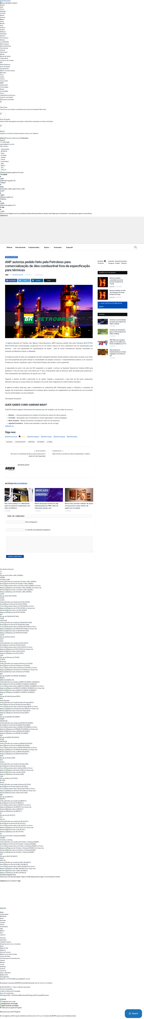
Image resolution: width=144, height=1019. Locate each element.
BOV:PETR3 (88, 343)
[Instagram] (4, 995)
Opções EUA (4, 85)
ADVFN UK (4, 151)
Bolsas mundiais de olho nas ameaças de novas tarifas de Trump (118, 292)
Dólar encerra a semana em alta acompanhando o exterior (71, 454)
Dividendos (3, 34)
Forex (1, 75)
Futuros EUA (4, 81)
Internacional (20, 247)
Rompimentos (4, 68)
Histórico (2, 36)
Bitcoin (11, 197)
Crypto (2, 77)
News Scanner (4, 44)
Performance (4, 38)
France (3, 159)
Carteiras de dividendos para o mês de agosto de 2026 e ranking (118, 331)
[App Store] (4, 975)
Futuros (2, 79)
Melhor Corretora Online (7, 70)
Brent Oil (12, 205)
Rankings (3, 11)
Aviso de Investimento (7, 993)
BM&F (2, 83)
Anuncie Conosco (5, 952)
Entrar (2, 138)
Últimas (9, 247)
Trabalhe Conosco (5, 942)
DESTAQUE (9, 442)
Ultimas (49, 442)
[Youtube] (38, 995)
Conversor (3, 970)
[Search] (135, 247)
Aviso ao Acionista (11, 257)
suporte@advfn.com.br (7, 144)
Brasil (2, 153)
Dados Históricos (5, 64)
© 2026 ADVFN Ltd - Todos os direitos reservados (15, 987)
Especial (69, 247)
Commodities (4, 87)
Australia (3, 155)
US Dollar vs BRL (20, 189)
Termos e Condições (46, 983)
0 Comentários (39, 275)
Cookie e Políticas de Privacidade (10, 991)
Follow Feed (3, 52)
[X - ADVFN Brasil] (13, 995)
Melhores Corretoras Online (8, 954)
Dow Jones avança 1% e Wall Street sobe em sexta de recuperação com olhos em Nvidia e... (17, 506)
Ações (46, 247)
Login (19, 881)
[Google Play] (4, 977)
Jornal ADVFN (4, 42)
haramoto (112, 286)
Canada (3, 157)
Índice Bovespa (19, 172)
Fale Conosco (4, 146)
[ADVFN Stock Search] (0, 3)
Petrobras (40, 442)
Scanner (2, 17)
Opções (2, 29)
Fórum (2, 9)
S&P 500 (12, 180)
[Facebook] (23, 995)
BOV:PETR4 (10, 346)
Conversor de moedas (7, 60)
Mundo (2, 15)
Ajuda (2, 946)
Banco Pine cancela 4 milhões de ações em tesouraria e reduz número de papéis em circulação (79, 506)
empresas (31, 442)
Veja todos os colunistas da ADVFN (110, 305)
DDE (1, 62)
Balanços (3, 32)
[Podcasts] (45, 995)
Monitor (2, 5)
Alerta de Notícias (5, 46)
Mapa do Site (4, 948)
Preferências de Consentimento (10, 958)
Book (1, 7)
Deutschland (5, 161)
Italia (2, 163)
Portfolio (2, 13)
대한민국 (3, 169)
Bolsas (2, 89)
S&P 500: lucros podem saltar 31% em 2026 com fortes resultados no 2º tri (118, 342)
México (3, 165)
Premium (17, 138)
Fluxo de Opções (5, 66)
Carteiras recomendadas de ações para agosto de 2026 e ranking (118, 321)
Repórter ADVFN (18, 275)
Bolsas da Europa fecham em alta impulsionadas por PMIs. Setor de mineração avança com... (46, 506)
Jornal (2, 964)
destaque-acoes (20, 442)
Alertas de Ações (5, 56)
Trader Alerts (4, 58)
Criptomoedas (33, 247)
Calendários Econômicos (7, 95)
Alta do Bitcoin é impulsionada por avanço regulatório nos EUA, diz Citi (118, 353)
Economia (58, 247)
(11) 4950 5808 (4, 142)
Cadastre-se (4, 215)
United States (5, 149)
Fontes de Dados (5, 956)
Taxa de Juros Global (6, 97)
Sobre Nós (3, 940)
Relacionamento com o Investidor (10, 944)
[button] (9, 1003)
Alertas (2, 54)
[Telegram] (31, 995)
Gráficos (2, 27)
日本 (2, 167)
